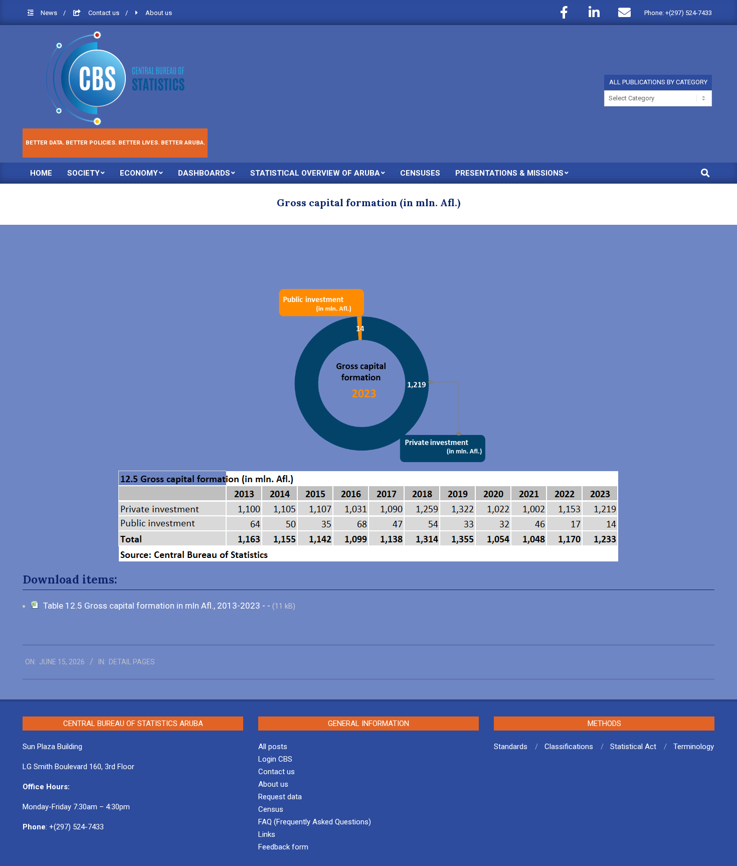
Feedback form (283, 846)
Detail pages (132, 662)
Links (266, 834)
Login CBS (275, 759)
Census (270, 809)
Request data (280, 796)
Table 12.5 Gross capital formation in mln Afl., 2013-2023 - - (157, 606)
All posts (272, 746)
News (50, 13)
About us (158, 13)
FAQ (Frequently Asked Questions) (314, 821)
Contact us (104, 13)
